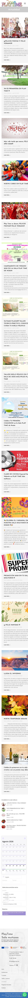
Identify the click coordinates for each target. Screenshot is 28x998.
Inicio (3, 969)
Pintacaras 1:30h (9, 897)
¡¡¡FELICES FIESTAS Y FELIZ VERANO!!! (16, 803)
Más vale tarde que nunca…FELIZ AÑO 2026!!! (15, 814)
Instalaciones (5, 972)
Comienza (4, 880)
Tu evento (4, 975)
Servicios (4, 890)
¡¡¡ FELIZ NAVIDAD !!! (12, 625)
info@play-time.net (15, 961)
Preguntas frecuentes (6, 984)
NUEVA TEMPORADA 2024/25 (15, 719)
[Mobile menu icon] (24, 3)
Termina (14, 880)
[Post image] (3, 804)
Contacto (4, 987)
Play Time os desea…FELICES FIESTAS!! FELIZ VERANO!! (16, 826)
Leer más (6, 60)
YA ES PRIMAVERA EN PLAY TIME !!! (15, 808)
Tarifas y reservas (6, 978)
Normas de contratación (16, 996)
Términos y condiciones (14, 995)
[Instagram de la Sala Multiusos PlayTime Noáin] (17, 965)
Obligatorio (5, 902)
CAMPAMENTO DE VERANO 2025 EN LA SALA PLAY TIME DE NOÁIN (15, 268)
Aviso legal (4, 995)
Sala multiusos (7, 45)
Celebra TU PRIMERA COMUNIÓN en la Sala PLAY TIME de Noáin (15, 423)
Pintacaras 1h (8, 894)
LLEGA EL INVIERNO (12, 673)
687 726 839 (13, 958)
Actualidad (4, 981)
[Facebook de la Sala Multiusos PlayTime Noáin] (14, 965)
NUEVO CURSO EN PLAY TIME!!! (14, 820)
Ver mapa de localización (15, 955)
